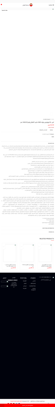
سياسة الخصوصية (33, 289)
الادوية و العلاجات (46, 119)
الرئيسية (24, 281)
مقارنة (51, 130)
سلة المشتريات (32, 286)
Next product (2, 119)
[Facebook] (31, 1)
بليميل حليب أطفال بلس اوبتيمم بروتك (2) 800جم (46, 265)
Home (52, 119)
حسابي (34, 281)
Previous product (4, 119)
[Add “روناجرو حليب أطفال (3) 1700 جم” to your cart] (22, 245)
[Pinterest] (27, 1)
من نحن (24, 286)
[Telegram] (24, 1)
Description (51, 143)
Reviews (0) (51, 232)
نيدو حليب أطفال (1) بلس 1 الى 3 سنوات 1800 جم (10, 265)
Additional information (48, 228)
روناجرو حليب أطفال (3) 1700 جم (28, 265)
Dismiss (2, 405)
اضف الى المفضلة (43, 130)
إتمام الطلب (33, 283)
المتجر (25, 283)
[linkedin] (26, 1)
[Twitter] (29, 1)
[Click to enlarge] (51, 114)
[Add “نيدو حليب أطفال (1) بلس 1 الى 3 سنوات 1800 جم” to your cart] (4, 245)
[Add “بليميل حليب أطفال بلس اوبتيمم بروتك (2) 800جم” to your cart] (40, 245)
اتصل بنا (24, 288)
